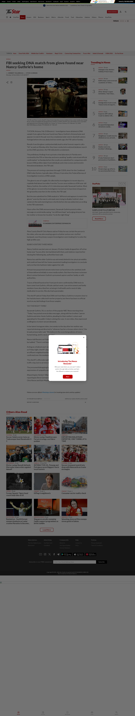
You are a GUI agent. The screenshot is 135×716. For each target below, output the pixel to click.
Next (67, 377)
